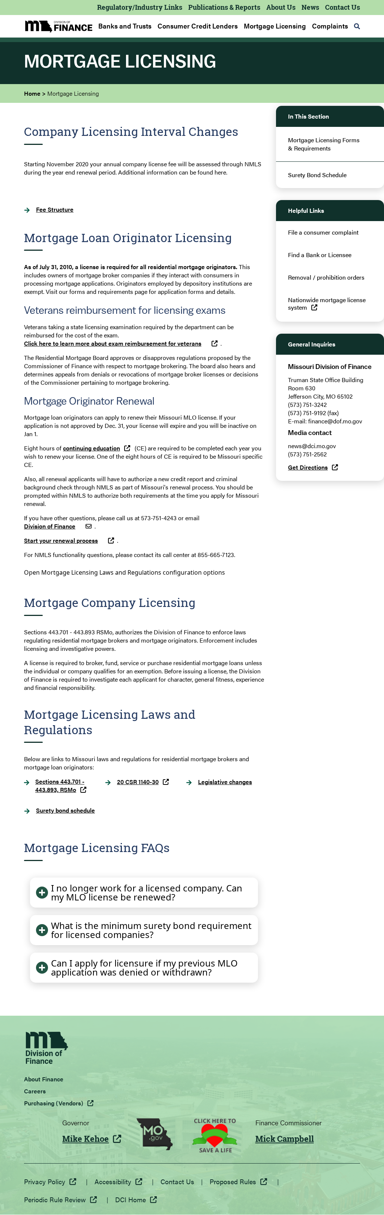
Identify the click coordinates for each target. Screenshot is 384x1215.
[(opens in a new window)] (154, 1135)
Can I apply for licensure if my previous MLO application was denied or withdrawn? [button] (144, 967)
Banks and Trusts (125, 26)
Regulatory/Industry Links (139, 7)
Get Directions (308, 467)
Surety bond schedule (65, 810)
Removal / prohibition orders (326, 277)
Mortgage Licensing (275, 26)
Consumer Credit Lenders (198, 26)
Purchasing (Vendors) (53, 1103)
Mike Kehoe (85, 1138)
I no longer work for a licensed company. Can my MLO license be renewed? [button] (146, 892)
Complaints (330, 26)
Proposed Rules (233, 1181)
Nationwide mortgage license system (327, 303)
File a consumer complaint (323, 232)
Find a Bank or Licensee (319, 255)
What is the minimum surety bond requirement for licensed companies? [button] (151, 930)
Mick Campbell (284, 1138)
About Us (281, 7)
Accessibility (112, 1181)
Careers (35, 1091)
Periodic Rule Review (55, 1199)
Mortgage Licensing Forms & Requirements (324, 144)
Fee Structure (55, 209)
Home (32, 93)
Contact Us (342, 7)
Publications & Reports (224, 7)
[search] (357, 26)
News (310, 7)
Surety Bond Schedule (317, 175)
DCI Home (130, 1199)
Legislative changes (225, 782)
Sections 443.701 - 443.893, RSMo (59, 785)
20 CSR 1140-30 (138, 782)
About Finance (43, 1079)
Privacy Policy (44, 1181)
